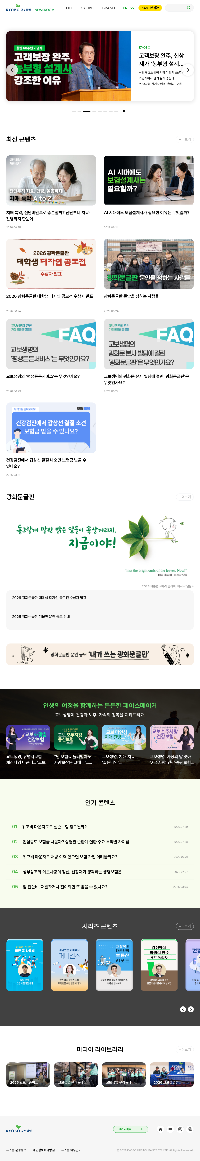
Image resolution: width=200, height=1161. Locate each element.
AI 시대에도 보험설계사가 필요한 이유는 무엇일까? (146, 212)
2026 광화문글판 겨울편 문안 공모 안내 (41, 616)
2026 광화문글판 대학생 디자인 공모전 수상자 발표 (49, 296)
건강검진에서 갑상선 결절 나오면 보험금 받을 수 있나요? (46, 463)
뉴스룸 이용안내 (71, 1150)
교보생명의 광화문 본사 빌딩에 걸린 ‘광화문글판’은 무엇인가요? (146, 379)
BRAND (108, 8)
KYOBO (88, 8)
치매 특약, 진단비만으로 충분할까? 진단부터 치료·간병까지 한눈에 (48, 215)
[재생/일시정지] (124, 111)
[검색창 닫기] (179, 8)
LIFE (69, 8)
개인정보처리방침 (44, 1150)
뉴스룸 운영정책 (16, 1150)
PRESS (128, 8)
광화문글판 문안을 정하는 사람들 (131, 296)
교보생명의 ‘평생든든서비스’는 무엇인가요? (43, 376)
